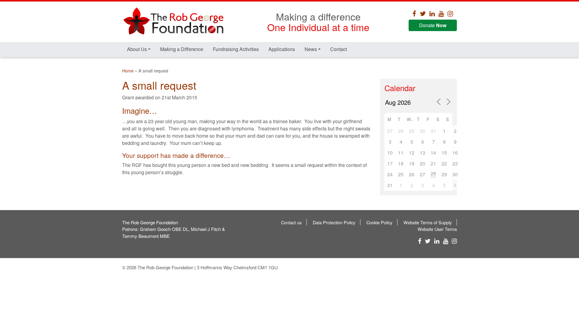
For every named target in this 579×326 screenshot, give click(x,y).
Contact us (291, 222)
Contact (338, 49)
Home (128, 70)
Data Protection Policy (334, 222)
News (311, 49)
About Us (137, 49)
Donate (432, 25)
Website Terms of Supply (427, 222)
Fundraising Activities (236, 49)
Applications (281, 49)
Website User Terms (437, 229)
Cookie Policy (379, 222)
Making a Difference (181, 49)
